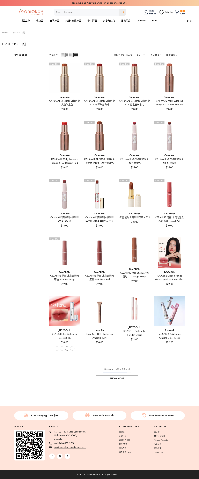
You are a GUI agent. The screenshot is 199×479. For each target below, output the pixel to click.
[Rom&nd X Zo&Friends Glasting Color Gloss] (169, 311)
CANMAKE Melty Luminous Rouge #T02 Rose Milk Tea (169, 102)
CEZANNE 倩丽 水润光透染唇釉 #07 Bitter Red (99, 277)
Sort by (156, 54)
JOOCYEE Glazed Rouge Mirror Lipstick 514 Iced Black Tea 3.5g (169, 277)
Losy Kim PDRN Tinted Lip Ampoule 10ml (99, 335)
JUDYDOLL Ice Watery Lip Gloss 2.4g (65, 336)
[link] (41, 415)
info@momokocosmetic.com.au (70, 447)
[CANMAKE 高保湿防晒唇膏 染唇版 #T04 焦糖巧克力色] (99, 194)
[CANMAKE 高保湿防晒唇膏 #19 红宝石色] (64, 194)
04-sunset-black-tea (67, 348)
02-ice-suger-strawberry (57, 348)
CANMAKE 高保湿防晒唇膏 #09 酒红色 (134, 161)
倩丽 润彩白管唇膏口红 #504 (134, 217)
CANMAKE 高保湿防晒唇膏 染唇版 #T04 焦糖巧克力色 (99, 219)
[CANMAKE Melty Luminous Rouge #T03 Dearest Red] (64, 136)
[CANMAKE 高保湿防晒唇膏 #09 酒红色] (134, 136)
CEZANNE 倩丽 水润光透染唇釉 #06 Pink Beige (64, 277)
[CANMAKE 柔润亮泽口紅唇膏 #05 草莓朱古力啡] (99, 78)
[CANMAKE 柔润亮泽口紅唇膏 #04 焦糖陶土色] (64, 78)
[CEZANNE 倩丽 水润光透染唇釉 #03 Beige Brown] (134, 250)
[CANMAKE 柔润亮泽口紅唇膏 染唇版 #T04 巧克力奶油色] (99, 136)
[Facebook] (52, 456)
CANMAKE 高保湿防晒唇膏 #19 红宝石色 (64, 219)
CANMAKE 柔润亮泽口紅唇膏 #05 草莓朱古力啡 (99, 102)
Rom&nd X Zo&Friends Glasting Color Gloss (169, 335)
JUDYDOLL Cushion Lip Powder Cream (134, 333)
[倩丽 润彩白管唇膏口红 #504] (134, 194)
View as (54, 54)
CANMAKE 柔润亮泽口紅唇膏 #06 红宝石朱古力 (134, 102)
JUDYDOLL (134, 327)
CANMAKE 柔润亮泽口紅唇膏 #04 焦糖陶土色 (64, 102)
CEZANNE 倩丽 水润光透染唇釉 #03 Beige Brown (134, 274)
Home (5, 32)
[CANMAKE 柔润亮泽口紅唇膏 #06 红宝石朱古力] (134, 78)
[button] (63, 55)
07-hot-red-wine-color (72, 348)
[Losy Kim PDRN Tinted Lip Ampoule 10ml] (99, 311)
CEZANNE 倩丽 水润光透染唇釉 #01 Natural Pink (169, 219)
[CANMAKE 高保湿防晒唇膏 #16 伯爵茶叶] (169, 136)
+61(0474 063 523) (64, 443)
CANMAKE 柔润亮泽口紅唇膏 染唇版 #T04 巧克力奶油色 (99, 161)
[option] (99, 3)
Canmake (64, 97)
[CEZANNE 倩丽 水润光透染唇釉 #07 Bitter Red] (99, 252)
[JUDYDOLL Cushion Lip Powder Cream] (134, 308)
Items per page (123, 54)
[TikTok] (67, 456)
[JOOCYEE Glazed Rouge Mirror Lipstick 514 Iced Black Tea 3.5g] (169, 252)
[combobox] (86, 12)
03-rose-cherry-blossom (62, 348)
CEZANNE (134, 213)
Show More (117, 378)
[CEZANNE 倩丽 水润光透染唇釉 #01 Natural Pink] (169, 194)
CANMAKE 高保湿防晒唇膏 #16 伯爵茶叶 (169, 161)
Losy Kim (99, 330)
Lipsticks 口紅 (18, 32)
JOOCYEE (169, 272)
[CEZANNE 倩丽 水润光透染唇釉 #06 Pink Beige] (64, 252)
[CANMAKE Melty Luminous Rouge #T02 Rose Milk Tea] (169, 78)
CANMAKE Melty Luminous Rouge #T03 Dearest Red (64, 161)
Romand (169, 330)
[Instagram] (59, 456)
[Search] (90, 12)
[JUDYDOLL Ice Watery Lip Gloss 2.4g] (64, 311)
